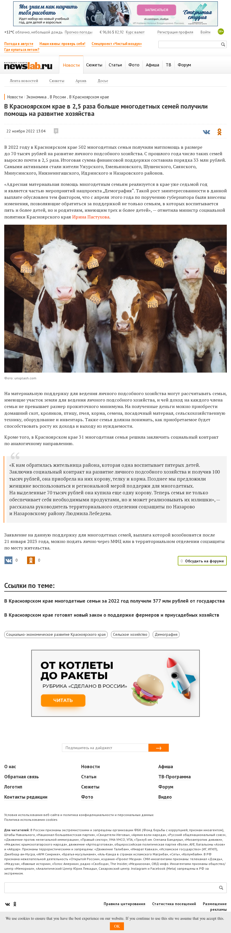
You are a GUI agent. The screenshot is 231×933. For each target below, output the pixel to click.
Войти (205, 32)
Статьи (88, 777)
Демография (166, 634)
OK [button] (117, 926)
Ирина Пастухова (90, 217)
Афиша (165, 766)
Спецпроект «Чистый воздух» (117, 43)
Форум (165, 787)
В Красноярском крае (89, 97)
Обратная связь (21, 777)
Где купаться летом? (21, 49)
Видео (165, 797)
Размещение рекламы (215, 906)
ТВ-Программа (174, 777)
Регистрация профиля (175, 32)
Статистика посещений (174, 903)
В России (58, 97)
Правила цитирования (124, 903)
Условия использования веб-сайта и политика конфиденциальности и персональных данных (79, 815)
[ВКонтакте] (8, 904)
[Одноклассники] (15, 904)
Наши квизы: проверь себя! (62, 43)
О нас (10, 766)
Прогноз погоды (78, 32)
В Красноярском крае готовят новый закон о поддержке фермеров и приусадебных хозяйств (111, 615)
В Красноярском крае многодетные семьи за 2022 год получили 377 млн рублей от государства (114, 601)
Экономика (36, 97)
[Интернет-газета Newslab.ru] (28, 65)
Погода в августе (18, 43)
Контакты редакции (25, 797)
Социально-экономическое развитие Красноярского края (56, 634)
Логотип (13, 787)
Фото (87, 797)
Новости (15, 97)
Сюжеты (90, 787)
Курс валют (135, 32)
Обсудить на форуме (204, 561)
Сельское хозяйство (130, 634)
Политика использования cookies (30, 819)
